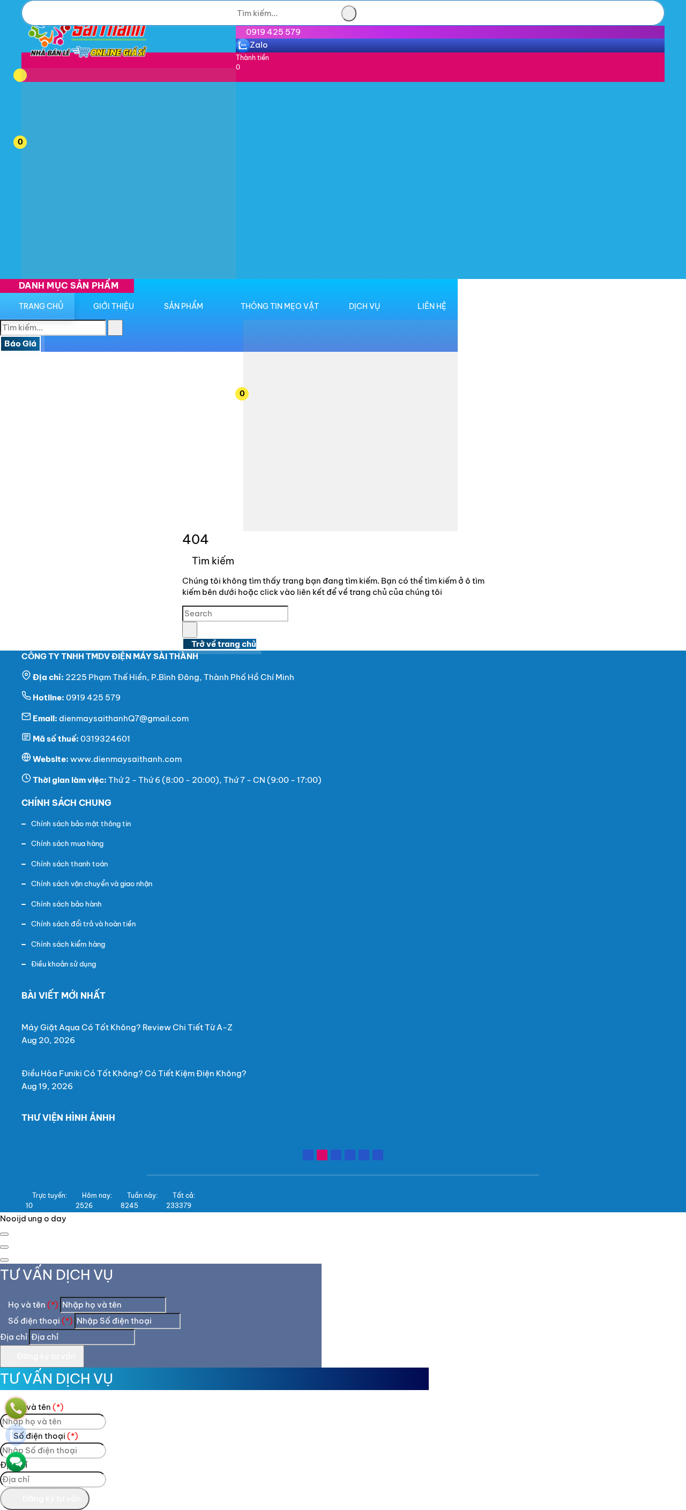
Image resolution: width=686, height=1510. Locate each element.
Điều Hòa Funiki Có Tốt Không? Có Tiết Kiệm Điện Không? (134, 1073)
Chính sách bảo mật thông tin (81, 823)
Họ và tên (32, 1305)
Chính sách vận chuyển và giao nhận (91, 883)
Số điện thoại (39, 1321)
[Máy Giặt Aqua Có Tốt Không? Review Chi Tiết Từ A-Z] (131, 1014)
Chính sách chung (66, 802)
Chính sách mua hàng (67, 843)
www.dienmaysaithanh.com (126, 759)
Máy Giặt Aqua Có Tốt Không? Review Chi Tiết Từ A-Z (127, 1027)
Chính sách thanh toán (69, 863)
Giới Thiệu (113, 306)
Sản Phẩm (183, 306)
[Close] (4, 1234)
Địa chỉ (13, 1337)
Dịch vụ (364, 306)
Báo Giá (20, 343)
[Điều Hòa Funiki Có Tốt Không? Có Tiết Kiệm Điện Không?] (138, 1060)
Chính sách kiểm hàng (68, 944)
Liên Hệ (431, 306)
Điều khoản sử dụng (63, 964)
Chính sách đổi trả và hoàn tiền (83, 923)
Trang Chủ (41, 306)
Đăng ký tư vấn (45, 1356)
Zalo (259, 45)
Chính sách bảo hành (66, 904)
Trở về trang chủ (223, 644)
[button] (33, 74)
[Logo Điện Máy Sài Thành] (87, 61)
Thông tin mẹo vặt (280, 306)
